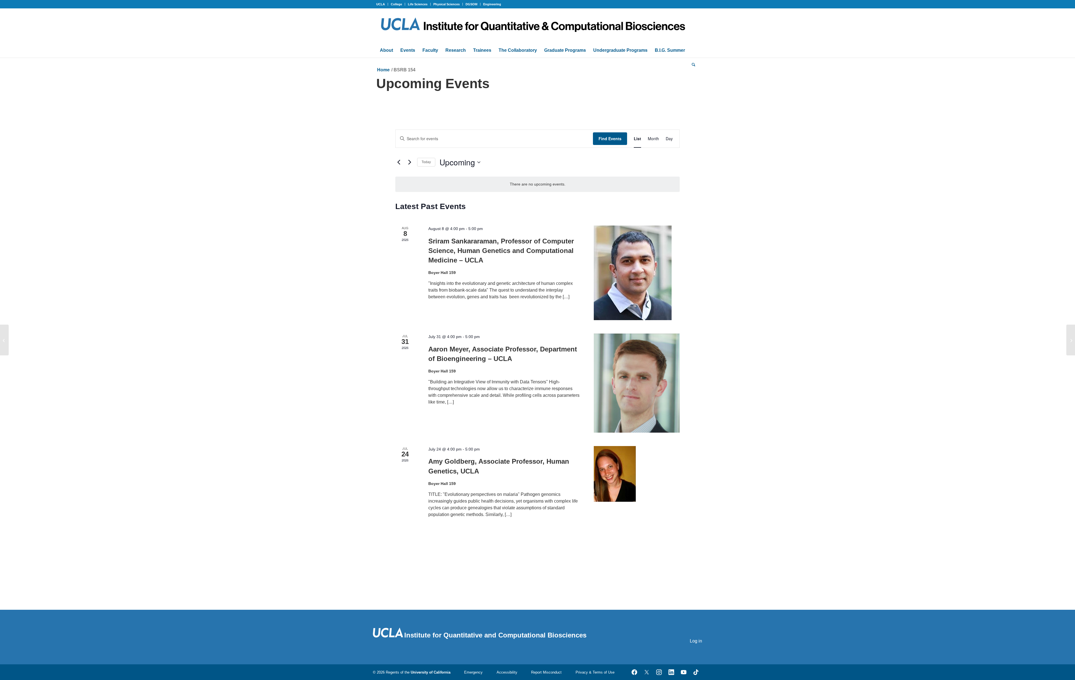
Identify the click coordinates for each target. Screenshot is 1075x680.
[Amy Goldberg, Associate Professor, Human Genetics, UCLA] (637, 474)
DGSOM (471, 4)
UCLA (380, 4)
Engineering (492, 4)
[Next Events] (409, 162)
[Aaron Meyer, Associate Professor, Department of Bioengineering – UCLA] (637, 383)
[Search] (693, 64)
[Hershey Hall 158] (4, 340)
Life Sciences (417, 4)
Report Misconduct (546, 672)
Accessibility (507, 672)
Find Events (610, 138)
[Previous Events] (398, 162)
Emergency (473, 672)
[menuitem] (382, 4)
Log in (696, 641)
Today (426, 162)
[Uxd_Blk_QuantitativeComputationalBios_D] (537, 25)
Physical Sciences (446, 4)
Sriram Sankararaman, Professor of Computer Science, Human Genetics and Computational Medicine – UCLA (501, 250)
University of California (430, 672)
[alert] (537, 184)
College (396, 4)
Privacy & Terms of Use (595, 672)
